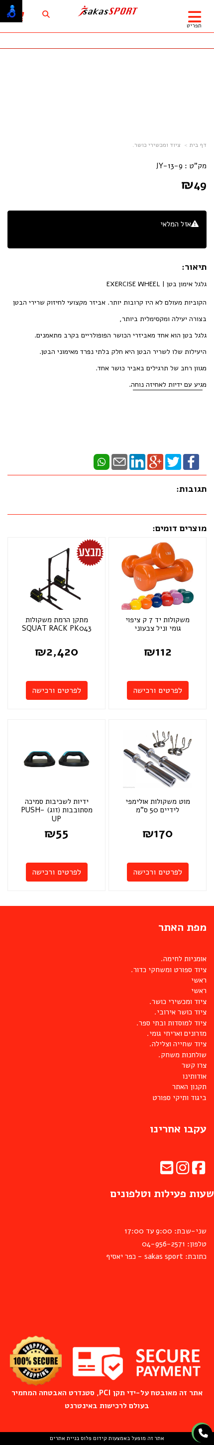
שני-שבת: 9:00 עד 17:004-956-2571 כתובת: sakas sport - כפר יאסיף (156, 1243)
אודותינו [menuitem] (195, 1076)
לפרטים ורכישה (157, 690)
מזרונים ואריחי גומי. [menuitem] (177, 1033)
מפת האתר (182, 927)
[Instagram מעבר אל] (182, 1171)
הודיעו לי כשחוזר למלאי (163, 235)
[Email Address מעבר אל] (166, 1171)
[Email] (119, 461)
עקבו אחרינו (178, 1129)
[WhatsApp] (101, 461)
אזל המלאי (175, 224)
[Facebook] (191, 461)
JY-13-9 (169, 166)
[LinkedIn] (137, 461)
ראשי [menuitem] (199, 980)
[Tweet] (173, 461)
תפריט (194, 25)
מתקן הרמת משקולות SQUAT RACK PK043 (57, 624)
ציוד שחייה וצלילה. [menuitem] (178, 1044)
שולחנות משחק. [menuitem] (182, 1055)
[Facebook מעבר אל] (198, 1171)
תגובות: (191, 489)
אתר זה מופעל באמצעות (107, 1438)
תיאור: (194, 267)
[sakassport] (107, 11)
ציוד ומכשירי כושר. (156, 145)
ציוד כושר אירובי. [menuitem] (180, 1012)
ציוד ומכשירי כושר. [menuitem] (178, 1001)
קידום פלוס (93, 1438)
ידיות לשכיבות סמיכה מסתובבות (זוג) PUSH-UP (57, 810)
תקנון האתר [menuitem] (189, 1087)
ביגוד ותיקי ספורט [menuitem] (179, 1098)
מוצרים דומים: (179, 528)
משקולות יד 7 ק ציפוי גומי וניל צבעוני (157, 624)
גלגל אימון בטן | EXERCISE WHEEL (157, 284)
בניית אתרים (64, 1438)
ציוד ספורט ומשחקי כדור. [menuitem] (169, 970)
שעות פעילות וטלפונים (162, 1194)
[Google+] (155, 461)
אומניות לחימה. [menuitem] (184, 959)
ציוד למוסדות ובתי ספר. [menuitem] (171, 1023)
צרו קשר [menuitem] (194, 1065)
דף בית (198, 145)
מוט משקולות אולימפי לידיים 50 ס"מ (157, 805)
